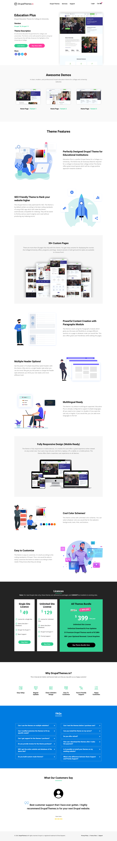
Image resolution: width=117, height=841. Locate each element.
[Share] (16, 54)
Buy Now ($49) (37, 46)
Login (93, 3)
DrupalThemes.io (23, 835)
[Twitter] (22, 54)
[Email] (25, 54)
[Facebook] (19, 54)
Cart (99, 3)
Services (64, 4)
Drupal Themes (55, 4)
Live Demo (21, 46)
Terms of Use (93, 835)
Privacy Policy (84, 835)
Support (72, 4)
